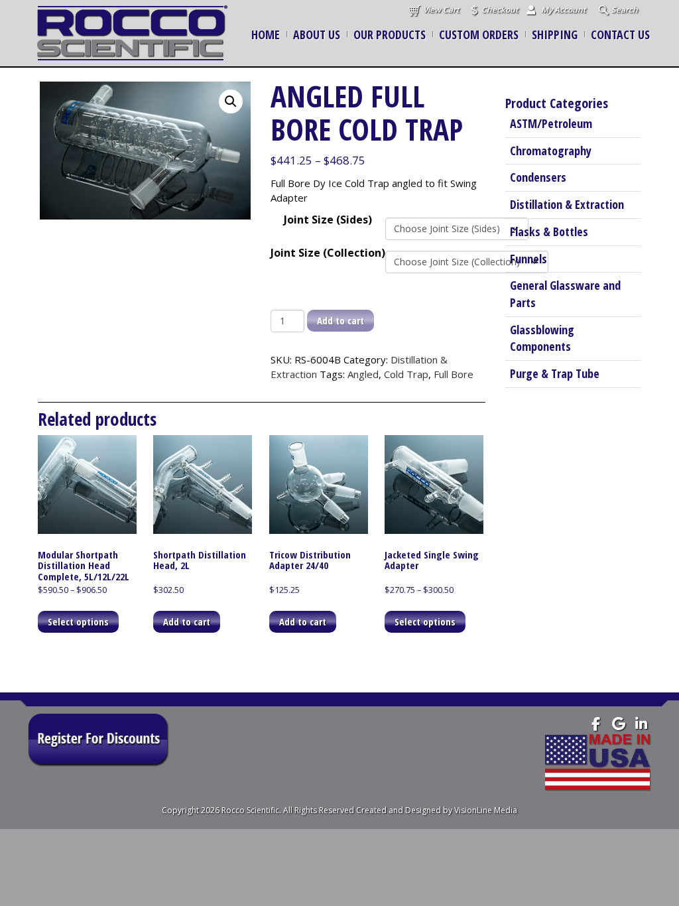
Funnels (528, 259)
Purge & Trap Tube (554, 373)
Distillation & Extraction (567, 204)
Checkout (500, 9)
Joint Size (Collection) (328, 252)
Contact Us (620, 34)
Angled (363, 374)
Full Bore (453, 374)
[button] (231, 101)
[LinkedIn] (641, 724)
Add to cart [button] (186, 621)
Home (265, 34)
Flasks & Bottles (549, 231)
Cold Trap (406, 374)
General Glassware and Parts (565, 293)
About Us (316, 34)
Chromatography (550, 151)
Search (624, 9)
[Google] (618, 724)
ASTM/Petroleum (551, 123)
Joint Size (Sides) (328, 219)
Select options (78, 621)
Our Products (389, 34)
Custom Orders (479, 34)
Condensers (538, 177)
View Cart (441, 9)
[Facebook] (596, 724)
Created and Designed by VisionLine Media (436, 810)
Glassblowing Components (542, 338)
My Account (563, 9)
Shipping (555, 34)
